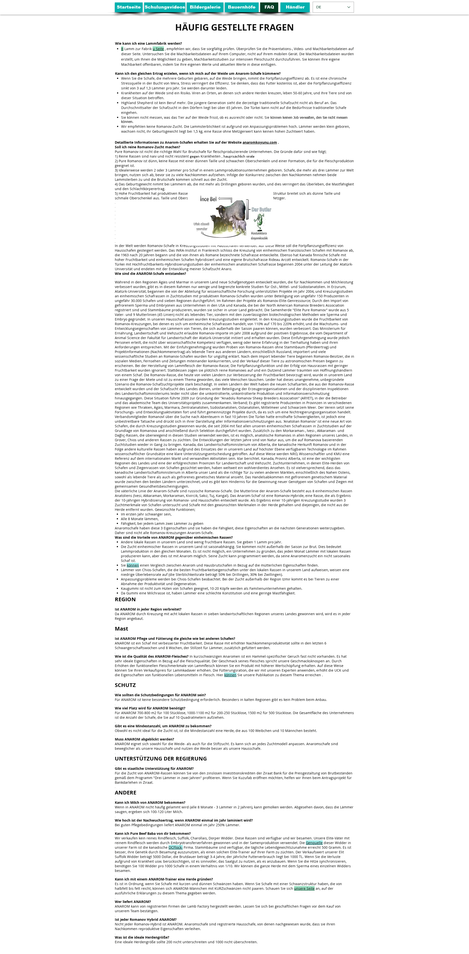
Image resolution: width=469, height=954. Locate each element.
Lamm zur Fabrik (136, 48)
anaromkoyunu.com (260, 142)
